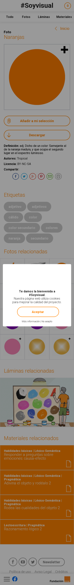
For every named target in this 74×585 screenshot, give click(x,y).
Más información (31, 321)
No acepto (47, 321)
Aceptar (38, 312)
